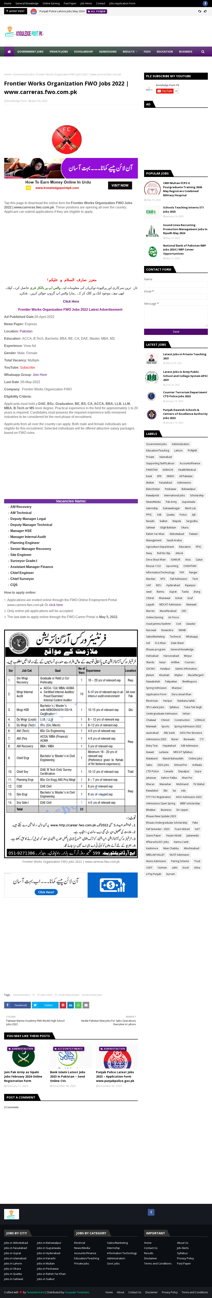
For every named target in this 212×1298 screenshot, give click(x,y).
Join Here (40, 375)
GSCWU (150, 668)
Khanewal (164, 598)
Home (7, 3)
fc (34, 995)
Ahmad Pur (180, 765)
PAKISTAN (152, 470)
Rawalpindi (152, 495)
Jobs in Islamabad (15, 1258)
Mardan (150, 579)
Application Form (156, 694)
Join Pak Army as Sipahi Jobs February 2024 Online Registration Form (23, 1076)
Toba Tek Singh (193, 707)
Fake (195, 822)
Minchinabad (191, 848)
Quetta (170, 514)
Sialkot (163, 521)
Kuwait (150, 752)
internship (152, 508)
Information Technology (122, 1253)
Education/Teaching (157, 450)
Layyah (150, 604)
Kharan (150, 784)
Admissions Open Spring (160, 803)
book (186, 867)
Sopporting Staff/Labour (160, 463)
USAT (149, 867)
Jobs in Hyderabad (48, 1253)
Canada (168, 771)
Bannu (160, 591)
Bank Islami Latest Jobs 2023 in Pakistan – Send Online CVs (67, 1076)
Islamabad (165, 457)
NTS (162, 579)
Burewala (189, 739)
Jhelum (150, 675)
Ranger (193, 572)
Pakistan (26, 331)
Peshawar (170, 489)
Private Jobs (81, 1263)
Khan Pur (187, 778)
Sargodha (192, 521)
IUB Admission (189, 745)
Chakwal (151, 720)
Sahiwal (150, 527)
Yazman (162, 867)
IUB (159, 514)
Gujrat (173, 591)
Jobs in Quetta (13, 1274)
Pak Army (171, 502)
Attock (179, 553)
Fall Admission (178, 579)
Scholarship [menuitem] (83, 51)
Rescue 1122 (153, 566)
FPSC (198, 547)
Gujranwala (188, 502)
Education (185, 547)
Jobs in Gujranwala (49, 1248)
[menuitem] (9, 52)
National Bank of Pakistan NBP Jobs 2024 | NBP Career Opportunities (184, 249)
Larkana (163, 752)
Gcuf (190, 598)
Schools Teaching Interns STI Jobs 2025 (183, 209)
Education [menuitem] (165, 51)
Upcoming (172, 566)
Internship (113, 1248)
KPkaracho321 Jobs (157, 842)
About (120, 1292)
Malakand (152, 758)
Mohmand (182, 784)
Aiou (188, 559)
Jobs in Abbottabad (16, 1243)
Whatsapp (192, 636)
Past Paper (70, 3)
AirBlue (175, 662)
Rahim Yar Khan (155, 534)
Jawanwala (193, 835)
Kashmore (152, 848)
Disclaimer (150, 1258)
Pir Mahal (199, 784)
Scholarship (197, 495)
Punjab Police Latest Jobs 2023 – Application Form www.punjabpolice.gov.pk (115, 1076)
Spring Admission (156, 688)
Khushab (164, 675)
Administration (21, 995)
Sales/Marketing (155, 636)
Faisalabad (165, 482)
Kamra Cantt (181, 842)
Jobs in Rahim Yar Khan (51, 1274)
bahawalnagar (171, 508)
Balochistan (153, 489)
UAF (148, 585)
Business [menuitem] (185, 51)
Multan (150, 482)
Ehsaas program (155, 649)
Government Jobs (23, 74)
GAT (197, 829)
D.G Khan (160, 643)
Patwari (193, 534)
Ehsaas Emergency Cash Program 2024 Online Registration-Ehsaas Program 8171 (90, 11)
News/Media (153, 502)
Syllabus (174, 707)
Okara (184, 527)
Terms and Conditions (158, 1263)
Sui (174, 790)
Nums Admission (156, 861)
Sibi (165, 790)
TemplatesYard (35, 1292)
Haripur (167, 701)
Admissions (184, 482)
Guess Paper (153, 835)
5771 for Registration (158, 797)
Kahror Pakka (169, 778)
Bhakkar (151, 810)
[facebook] (205, 3)
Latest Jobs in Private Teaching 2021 (184, 356)
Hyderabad (173, 585)
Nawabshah (153, 681)
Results (150, 521)
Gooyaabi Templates (77, 1292)
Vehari (186, 713)
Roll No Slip (163, 553)
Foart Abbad (182, 829)
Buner (174, 739)
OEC (184, 611)
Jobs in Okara (12, 1268)
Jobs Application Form (122, 3)
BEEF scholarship (190, 803)
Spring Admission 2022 (187, 726)
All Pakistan (186, 476)
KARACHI (168, 470)
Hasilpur (165, 668)
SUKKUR (175, 559)
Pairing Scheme (180, 861)
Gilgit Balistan (168, 527)
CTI (202, 739)
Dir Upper (182, 810)
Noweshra (167, 630)
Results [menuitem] (129, 51)
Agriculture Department (160, 547)
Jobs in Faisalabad (15, 1248)
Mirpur (188, 656)
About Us (182, 1243)
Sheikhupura (189, 681)
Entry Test (152, 745)
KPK (159, 476)
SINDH (170, 476)
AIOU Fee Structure (191, 733)
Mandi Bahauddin (173, 758)
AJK (194, 514)
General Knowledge (27, 3)
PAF (182, 572)
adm (174, 867)
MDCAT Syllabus (182, 752)
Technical (175, 636)
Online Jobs (195, 758)
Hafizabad (152, 656)
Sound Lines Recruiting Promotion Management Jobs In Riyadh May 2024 (185, 229)
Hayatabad (169, 745)
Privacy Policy (185, 1258)
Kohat (178, 598)
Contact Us (151, 1248)
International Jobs (174, 495)
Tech (195, 579)
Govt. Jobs (113, 1263)
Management (153, 540)
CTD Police (152, 771)
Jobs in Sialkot (45, 1279)
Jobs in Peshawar (48, 1268)
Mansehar (165, 784)
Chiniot (165, 720)
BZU (158, 585)
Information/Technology (160, 572)
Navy (149, 553)
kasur (162, 662)
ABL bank (169, 733)
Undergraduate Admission (161, 713)
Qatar (199, 559)
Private (150, 457)
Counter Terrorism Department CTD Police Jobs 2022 (185, 394)
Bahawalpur (189, 489)
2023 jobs (163, 765)
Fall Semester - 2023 (158, 829)
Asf (148, 643)
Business (166, 810)
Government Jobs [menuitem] (30, 51)
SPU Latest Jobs (155, 707)
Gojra (198, 771)
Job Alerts (86, 3)
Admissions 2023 (156, 739)
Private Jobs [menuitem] (59, 51)
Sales (149, 765)
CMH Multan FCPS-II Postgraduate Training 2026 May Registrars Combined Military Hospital (182, 189)
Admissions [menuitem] (108, 51)
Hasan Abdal (173, 835)
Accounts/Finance (190, 463)
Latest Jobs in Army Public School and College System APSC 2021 (185, 376)
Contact (100, 3)
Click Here (71, 301)
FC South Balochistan (67, 995)
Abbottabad (177, 534)
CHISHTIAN (189, 566)
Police (183, 514)
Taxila (185, 591)
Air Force (173, 617)
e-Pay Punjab (153, 874)
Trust (197, 861)
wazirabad (152, 733)
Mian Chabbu (171, 848)
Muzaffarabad (168, 611)
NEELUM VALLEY (155, 855)
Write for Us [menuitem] (16, 61)
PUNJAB (192, 450)
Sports (165, 726)
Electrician (152, 701)
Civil (178, 624)
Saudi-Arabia (174, 540)
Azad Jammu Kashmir (158, 624)
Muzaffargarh (196, 675)
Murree (150, 611)
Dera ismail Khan (181, 694)
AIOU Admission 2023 (189, 797)
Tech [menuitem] (147, 51)
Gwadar (190, 624)
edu (183, 790)
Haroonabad (171, 656)
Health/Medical (187, 470)
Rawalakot (152, 790)
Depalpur (183, 771)
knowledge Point (16, 101)
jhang (197, 591)
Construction (182, 720)
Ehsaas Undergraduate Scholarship (166, 822)
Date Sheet (177, 643)
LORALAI (200, 720)
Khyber (179, 675)
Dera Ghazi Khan (156, 559)
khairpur (177, 688)
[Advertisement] (71, 246)
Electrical (79, 1243)
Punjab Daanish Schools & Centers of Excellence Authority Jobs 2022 (185, 414)
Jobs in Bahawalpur (49, 1243)
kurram (170, 874)
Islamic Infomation (186, 668)
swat (149, 591)
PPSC (149, 514)
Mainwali (151, 726)
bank (149, 476)
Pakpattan (171, 681)
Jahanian (151, 778)
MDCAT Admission (170, 604)
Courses (189, 662)
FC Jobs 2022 (44, 995)
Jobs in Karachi (46, 1258)
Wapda (176, 521)
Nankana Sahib (186, 701)
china (197, 867)
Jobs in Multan (46, 1263)
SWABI (182, 630)
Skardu (150, 662)
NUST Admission (179, 855)
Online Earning (51, 3)
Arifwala (197, 765)
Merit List (190, 508)
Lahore (178, 450)
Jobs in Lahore (13, 1263)
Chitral (150, 598)
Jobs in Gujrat (12, 1253)
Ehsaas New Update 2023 (161, 816)
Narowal (151, 630)
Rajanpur (190, 585)
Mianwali (191, 604)
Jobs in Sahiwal (13, 1279)
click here (56, 605)
